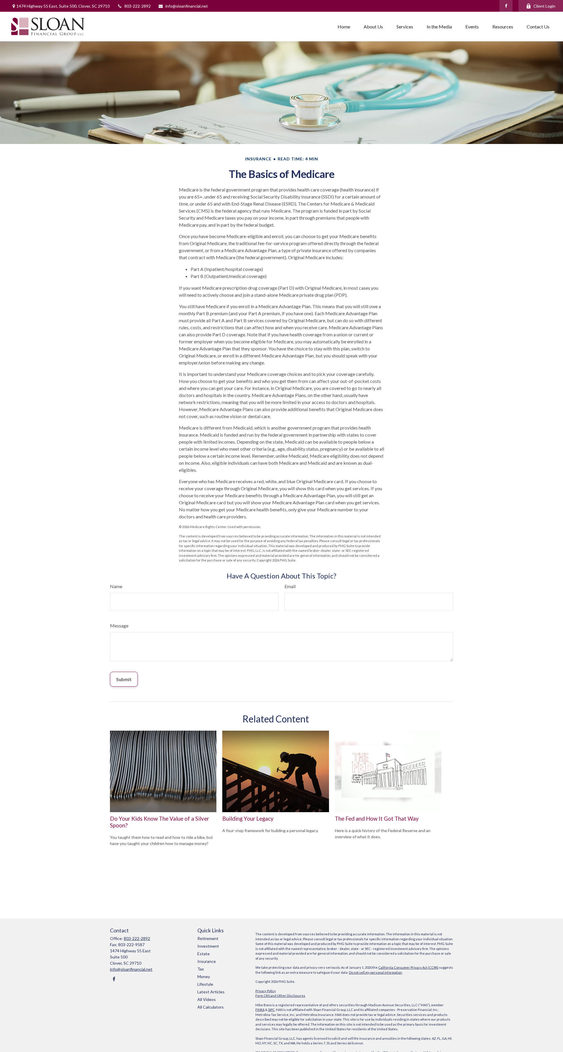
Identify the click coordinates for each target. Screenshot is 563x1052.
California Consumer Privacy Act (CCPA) (408, 967)
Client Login (544, 6)
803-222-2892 (137, 6)
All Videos (206, 999)
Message (119, 625)
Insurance (206, 961)
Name (116, 586)
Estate (203, 953)
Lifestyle (205, 984)
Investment (208, 946)
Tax (200, 968)
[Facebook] (506, 6)
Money (203, 976)
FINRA (259, 1010)
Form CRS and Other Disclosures (280, 995)
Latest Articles (211, 991)
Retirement (207, 938)
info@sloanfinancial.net (186, 6)
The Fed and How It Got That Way (377, 818)
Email (290, 586)
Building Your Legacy (248, 818)
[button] (343, 26)
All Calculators (210, 1007)
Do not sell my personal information (375, 972)
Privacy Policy (265, 991)
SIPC (271, 1010)
